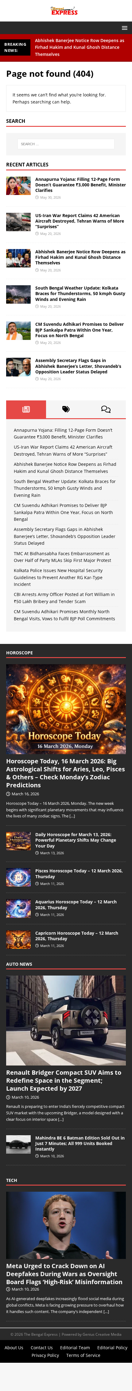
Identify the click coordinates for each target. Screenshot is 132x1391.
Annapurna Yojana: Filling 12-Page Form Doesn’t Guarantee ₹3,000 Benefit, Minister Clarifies (80, 184)
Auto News (19, 964)
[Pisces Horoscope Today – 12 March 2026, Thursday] (18, 883)
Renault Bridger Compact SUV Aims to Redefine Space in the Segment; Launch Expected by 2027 (63, 1080)
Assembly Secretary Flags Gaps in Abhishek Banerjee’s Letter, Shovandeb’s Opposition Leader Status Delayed (78, 365)
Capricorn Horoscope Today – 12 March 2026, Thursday (76, 935)
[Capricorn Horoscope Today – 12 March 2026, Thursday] (18, 945)
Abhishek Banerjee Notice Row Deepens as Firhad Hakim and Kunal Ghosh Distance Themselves (79, 47)
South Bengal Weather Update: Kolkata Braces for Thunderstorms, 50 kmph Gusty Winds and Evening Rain (80, 293)
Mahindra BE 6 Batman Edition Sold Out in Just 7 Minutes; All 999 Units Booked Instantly (80, 1143)
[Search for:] (66, 144)
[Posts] (26, 409)
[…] (72, 816)
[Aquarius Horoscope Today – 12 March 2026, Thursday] (18, 914)
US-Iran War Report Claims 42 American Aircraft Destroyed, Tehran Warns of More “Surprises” (79, 220)
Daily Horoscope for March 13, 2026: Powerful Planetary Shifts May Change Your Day (75, 840)
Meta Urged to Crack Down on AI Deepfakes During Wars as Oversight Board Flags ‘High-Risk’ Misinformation (64, 1274)
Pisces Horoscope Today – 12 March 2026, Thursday (79, 873)
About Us (14, 1347)
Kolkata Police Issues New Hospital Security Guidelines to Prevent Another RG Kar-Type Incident (58, 577)
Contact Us (42, 1347)
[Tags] (66, 409)
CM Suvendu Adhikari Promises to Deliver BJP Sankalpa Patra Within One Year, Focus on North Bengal (79, 329)
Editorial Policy (112, 1347)
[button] (123, 27)
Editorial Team (75, 1347)
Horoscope (19, 653)
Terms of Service (83, 1355)
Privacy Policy (45, 1355)
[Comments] (106, 409)
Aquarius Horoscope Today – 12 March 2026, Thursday (76, 904)
